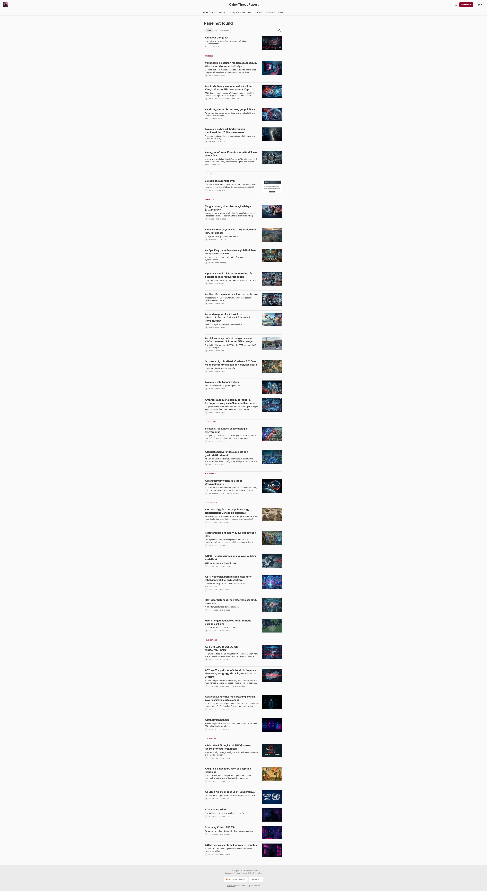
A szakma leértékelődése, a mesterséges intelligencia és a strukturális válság (230, 137)
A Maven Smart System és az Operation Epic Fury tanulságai (230, 231)
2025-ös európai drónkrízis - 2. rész (220, 563)
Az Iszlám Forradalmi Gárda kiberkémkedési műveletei (229, 831)
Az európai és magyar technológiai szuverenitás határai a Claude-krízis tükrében (230, 114)
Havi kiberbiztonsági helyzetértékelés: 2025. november (231, 601)
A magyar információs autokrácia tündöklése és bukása (231, 154)
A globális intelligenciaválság (222, 382)
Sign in (479, 4)
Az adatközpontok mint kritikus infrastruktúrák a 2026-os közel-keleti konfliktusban (227, 317)
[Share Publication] (455, 4)
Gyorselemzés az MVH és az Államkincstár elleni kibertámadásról (226, 42)
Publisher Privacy (251, 870)
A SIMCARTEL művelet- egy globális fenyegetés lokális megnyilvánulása (228, 849)
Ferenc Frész (216, 47)
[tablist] (218, 30)
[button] (206, 12)
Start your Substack (237, 879)
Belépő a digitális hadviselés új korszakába (223, 324)
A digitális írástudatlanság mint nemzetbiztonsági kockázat (230, 280)
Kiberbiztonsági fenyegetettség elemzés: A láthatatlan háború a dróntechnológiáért (231, 753)
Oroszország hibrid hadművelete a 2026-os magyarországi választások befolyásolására (231, 363)
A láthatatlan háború (217, 719)
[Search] (450, 4)
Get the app (256, 879)
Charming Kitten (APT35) (220, 827)
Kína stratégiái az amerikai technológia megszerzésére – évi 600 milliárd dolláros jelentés (231, 724)
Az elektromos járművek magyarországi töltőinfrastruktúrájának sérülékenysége (229, 340)
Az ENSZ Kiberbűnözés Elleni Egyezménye (230, 791)
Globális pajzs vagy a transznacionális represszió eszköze (230, 795)
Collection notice (255, 873)
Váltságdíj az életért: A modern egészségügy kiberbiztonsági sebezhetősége (231, 64)
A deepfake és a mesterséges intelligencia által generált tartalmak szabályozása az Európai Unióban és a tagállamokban (229, 776)
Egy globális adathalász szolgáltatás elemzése (225, 813)
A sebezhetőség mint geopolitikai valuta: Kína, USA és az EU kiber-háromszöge (228, 88)
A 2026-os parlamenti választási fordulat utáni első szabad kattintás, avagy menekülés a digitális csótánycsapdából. (230, 185)
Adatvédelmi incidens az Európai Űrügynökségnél (224, 482)
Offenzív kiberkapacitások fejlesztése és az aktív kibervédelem (226, 584)
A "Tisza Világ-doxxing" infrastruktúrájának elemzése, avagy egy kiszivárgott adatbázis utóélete (230, 673)
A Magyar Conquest (216, 37)
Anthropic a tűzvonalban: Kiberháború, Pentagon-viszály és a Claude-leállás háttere (231, 401)
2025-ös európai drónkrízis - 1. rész (220, 627)
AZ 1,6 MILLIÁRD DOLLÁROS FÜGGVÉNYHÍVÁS (221, 648)
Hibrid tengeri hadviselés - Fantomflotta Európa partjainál (228, 622)
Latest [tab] (209, 30)
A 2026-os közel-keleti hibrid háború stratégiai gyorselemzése (225, 258)
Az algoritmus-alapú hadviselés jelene (221, 236)
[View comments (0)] (224, 50)
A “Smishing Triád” (216, 809)
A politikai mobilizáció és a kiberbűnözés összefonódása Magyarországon (228, 275)
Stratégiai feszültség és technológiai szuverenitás (226, 430)
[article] (243, 44)
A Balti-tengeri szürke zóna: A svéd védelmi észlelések (230, 558)
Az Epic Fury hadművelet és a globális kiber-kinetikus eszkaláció (230, 252)
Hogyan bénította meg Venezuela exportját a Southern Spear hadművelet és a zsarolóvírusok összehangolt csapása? (231, 517)
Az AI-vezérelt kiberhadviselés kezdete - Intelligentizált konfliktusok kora (228, 578)
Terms (244, 873)
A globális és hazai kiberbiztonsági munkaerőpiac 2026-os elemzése (225, 131)
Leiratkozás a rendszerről (220, 180)
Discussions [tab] (224, 30)
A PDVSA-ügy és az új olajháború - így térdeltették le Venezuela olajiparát (227, 511)
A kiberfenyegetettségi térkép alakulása (222, 606)
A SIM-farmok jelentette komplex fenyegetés (231, 845)
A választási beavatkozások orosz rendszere (231, 294)
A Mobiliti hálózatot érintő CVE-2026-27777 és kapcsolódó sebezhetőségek (230, 346)
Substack (231, 885)
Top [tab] (215, 30)
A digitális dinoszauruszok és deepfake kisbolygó (228, 770)
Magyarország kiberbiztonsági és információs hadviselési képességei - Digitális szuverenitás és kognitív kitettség (230, 214)
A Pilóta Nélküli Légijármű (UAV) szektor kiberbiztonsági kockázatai (228, 747)
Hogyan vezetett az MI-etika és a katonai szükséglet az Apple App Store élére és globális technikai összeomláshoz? (231, 407)
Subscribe (466, 4)
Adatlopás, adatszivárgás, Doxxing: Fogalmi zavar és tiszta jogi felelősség (230, 698)
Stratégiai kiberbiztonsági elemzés (220, 368)
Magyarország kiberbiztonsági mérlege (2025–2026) (228, 208)
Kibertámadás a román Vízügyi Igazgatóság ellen (230, 534)
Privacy (237, 873)
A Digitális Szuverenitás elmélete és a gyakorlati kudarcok (226, 453)
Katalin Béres (220, 99)
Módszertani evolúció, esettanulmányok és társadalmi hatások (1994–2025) (228, 299)
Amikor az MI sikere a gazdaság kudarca (222, 385)
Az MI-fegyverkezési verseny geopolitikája (230, 109)
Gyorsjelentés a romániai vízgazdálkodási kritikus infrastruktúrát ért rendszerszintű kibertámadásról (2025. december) (230, 540)
